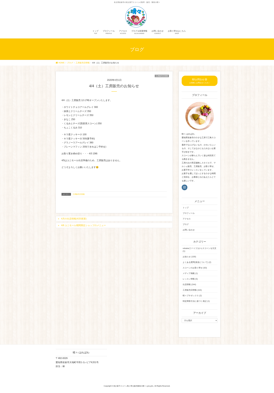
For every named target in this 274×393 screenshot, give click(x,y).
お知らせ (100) (189, 256)
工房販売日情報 (162, 76)
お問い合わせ (189, 230)
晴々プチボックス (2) (192, 295)
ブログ (186, 224)
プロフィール (189, 213)
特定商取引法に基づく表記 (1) (196, 301)
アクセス (187, 219)
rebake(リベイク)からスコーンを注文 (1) (199, 249)
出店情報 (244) (189, 284)
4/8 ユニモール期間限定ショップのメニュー (83, 225)
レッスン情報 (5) (190, 279)
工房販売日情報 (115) (192, 290)
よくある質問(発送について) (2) (197, 262)
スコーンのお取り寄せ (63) (195, 268)
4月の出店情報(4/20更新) (73, 218)
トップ (186, 207)
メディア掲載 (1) (190, 273)
